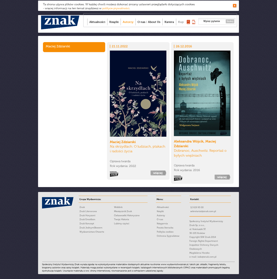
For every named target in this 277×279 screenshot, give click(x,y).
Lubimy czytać (121, 223)
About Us (154, 22)
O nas (141, 22)
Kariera (169, 22)
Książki (114, 22)
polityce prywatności (115, 8)
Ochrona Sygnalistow (168, 236)
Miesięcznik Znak (123, 211)
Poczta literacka (165, 227)
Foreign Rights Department (203, 241)
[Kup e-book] (193, 23)
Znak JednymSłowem (91, 227)
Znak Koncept (87, 223)
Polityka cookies (165, 231)
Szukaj (230, 21)
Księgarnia (162, 223)
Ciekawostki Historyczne (127, 215)
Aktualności (97, 22)
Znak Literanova (88, 211)
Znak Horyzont (87, 215)
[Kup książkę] (188, 23)
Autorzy (128, 22)
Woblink (118, 207)
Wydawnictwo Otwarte (92, 231)
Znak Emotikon (87, 219)
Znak (82, 207)
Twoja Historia (121, 219)
